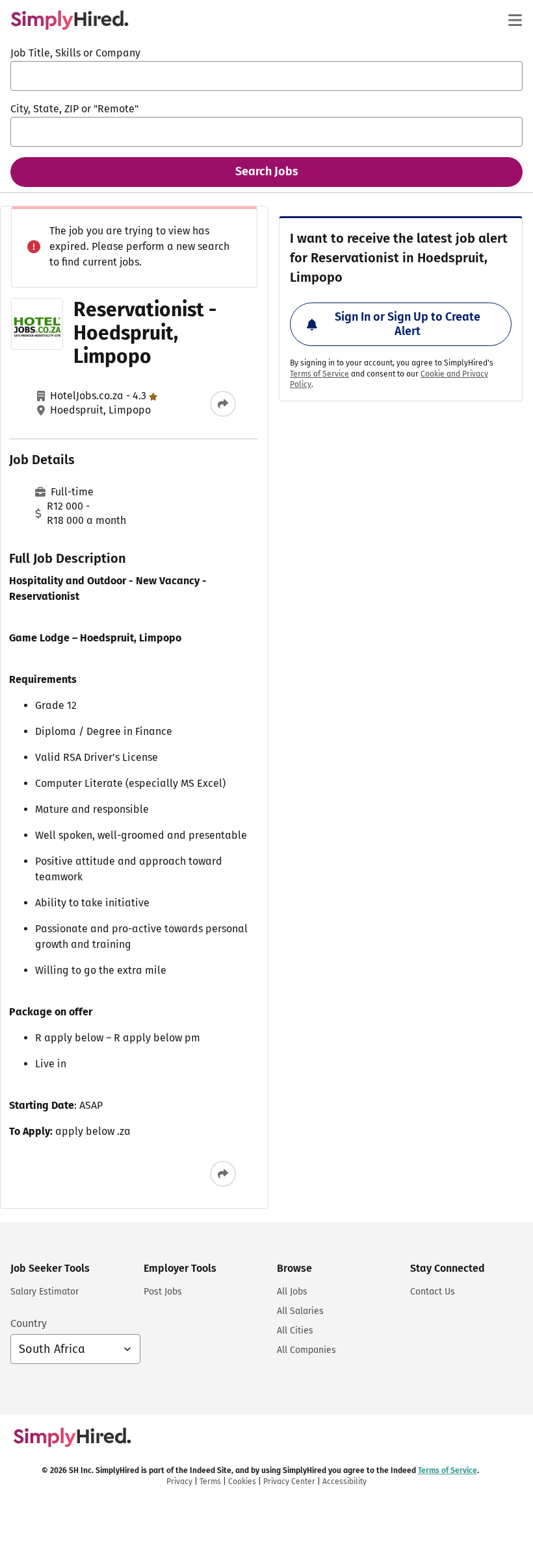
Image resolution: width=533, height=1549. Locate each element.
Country (28, 1323)
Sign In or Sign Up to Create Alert (407, 324)
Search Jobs (266, 171)
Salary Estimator (44, 1291)
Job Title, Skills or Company (75, 53)
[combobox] (266, 76)
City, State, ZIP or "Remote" (74, 109)
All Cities (295, 1330)
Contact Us (432, 1291)
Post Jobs (163, 1291)
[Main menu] (515, 20)
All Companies (306, 1350)
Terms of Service (319, 373)
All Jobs (292, 1291)
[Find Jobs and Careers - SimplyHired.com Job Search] (69, 20)
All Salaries (300, 1311)
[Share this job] (223, 404)
